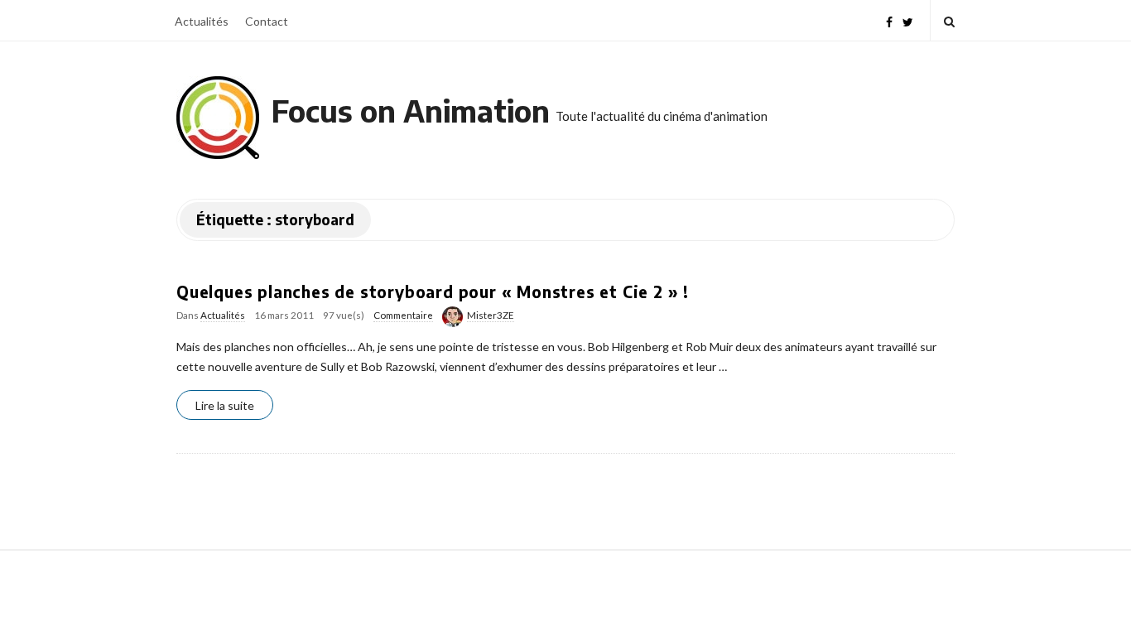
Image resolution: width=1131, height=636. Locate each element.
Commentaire (403, 315)
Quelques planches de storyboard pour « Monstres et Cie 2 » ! (432, 291)
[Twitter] (907, 20)
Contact (266, 21)
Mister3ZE (490, 315)
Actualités (202, 21)
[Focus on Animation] (217, 117)
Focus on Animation (411, 110)
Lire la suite (224, 405)
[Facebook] (889, 20)
